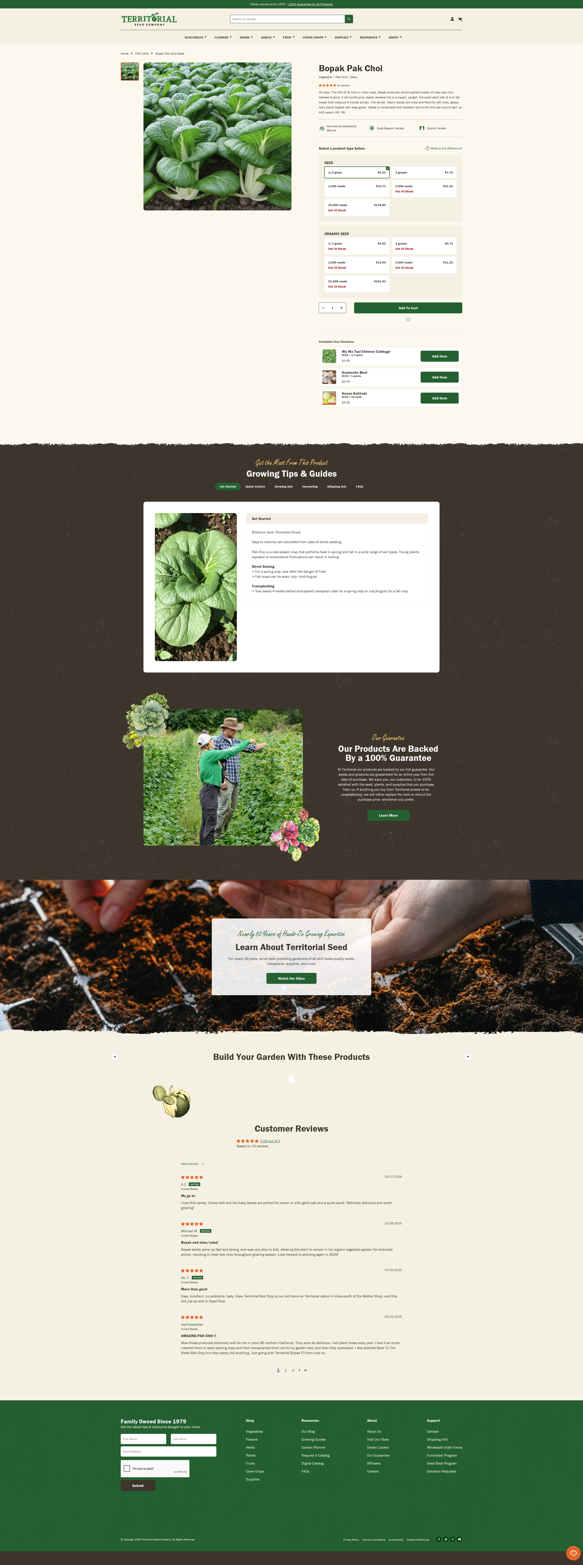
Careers (372, 1471)
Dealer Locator (378, 1447)
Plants (251, 1455)
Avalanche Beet (354, 372)
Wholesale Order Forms (444, 1447)
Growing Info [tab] (284, 486)
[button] (328, 85)
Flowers (252, 1439)
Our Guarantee (378, 1455)
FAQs (305, 1471)
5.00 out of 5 (270, 1141)
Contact (433, 1431)
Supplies (252, 1479)
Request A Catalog (316, 1455)
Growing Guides (314, 1439)
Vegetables (254, 1431)
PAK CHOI (142, 53)
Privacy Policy (351, 1539)
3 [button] (293, 1370)
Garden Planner (313, 1447)
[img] (192, 1177)
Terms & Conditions (373, 1539)
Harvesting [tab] (310, 486)
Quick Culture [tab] (255, 486)
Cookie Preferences (418, 1539)
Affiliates (374, 1463)
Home (124, 53)
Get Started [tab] (228, 486)
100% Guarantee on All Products (310, 4)
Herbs (250, 1447)
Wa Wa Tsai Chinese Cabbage (366, 351)
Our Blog (308, 1431)
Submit (138, 1485)
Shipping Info (437, 1439)
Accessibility (396, 1539)
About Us (374, 1431)
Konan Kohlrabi (354, 393)
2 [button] (286, 1370)
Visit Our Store (378, 1439)
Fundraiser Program (442, 1455)
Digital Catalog (313, 1463)
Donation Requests (441, 1471)
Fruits (250, 1463)
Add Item (439, 356)
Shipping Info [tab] (336, 486)
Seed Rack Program (442, 1463)
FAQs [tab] (359, 486)
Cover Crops (255, 1471)
